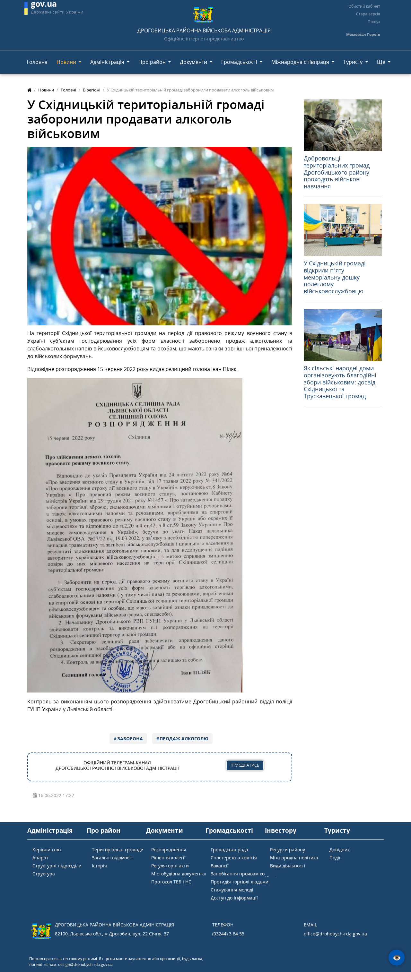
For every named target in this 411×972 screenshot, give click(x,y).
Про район (152, 61)
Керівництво (46, 850)
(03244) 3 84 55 (228, 934)
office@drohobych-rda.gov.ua (335, 934)
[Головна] (29, 90)
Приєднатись (245, 765)
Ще (382, 61)
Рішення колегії (168, 858)
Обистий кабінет (364, 6)
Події (334, 858)
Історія (99, 866)
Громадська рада (229, 850)
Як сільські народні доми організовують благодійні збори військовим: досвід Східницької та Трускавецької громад (340, 382)
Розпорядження (168, 850)
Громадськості (239, 61)
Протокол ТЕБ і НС (171, 882)
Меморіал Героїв (363, 34)
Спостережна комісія (234, 858)
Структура (43, 874)
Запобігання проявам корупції (244, 874)
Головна (37, 61)
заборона (130, 738)
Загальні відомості (112, 858)
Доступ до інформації (234, 898)
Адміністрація (108, 61)
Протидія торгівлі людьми (239, 882)
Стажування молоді (232, 890)
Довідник (339, 850)
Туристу (353, 61)
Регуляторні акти (170, 866)
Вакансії (220, 866)
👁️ (396, 958)
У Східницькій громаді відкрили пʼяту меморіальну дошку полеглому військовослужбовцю (335, 277)
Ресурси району (287, 850)
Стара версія (368, 14)
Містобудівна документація (181, 874)
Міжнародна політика (294, 858)
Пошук (374, 21)
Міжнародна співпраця (300, 61)
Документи (194, 61)
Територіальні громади (118, 850)
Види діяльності (287, 866)
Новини (67, 61)
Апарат (40, 858)
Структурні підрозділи (57, 866)
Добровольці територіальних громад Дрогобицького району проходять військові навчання (337, 172)
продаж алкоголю (184, 738)
